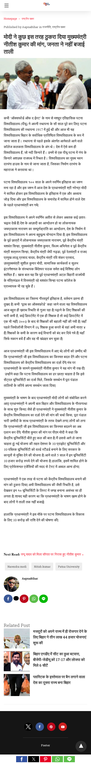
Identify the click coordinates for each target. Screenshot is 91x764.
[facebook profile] (40, 726)
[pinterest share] (24, 599)
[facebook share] (8, 599)
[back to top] (81, 746)
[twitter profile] (28, 726)
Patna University (69, 566)
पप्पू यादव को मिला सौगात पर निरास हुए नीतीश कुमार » (52, 554)
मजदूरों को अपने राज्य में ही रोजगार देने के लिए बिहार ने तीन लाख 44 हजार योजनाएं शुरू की (60, 637)
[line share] (43, 599)
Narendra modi (17, 566)
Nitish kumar (42, 566)
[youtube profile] (63, 726)
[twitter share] (16, 598)
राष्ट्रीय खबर (28, 18)
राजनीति (46, 27)
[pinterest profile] (51, 726)
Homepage (10, 18)
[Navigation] (5, 5)
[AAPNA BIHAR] (46, 2)
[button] (21, 759)
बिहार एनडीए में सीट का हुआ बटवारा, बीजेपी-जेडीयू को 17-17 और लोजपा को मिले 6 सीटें (59, 659)
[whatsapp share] (33, 599)
